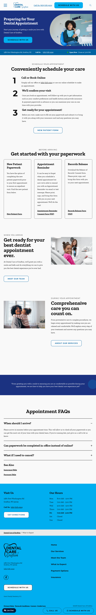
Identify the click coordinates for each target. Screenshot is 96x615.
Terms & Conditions (22, 606)
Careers (33, 606)
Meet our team (16, 279)
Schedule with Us (68, 5)
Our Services (57, 551)
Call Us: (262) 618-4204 (43, 5)
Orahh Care (41, 606)
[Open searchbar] (90, 5)
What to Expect (58, 564)
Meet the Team (58, 558)
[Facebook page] (6, 577)
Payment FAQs (10, 474)
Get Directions (16, 515)
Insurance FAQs (10, 470)
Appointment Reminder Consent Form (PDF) (47, 212)
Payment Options (59, 571)
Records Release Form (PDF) (77, 212)
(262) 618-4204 (48, 52)
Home (54, 545)
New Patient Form (48, 130)
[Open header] (6, 5)
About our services (66, 343)
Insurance (56, 577)
